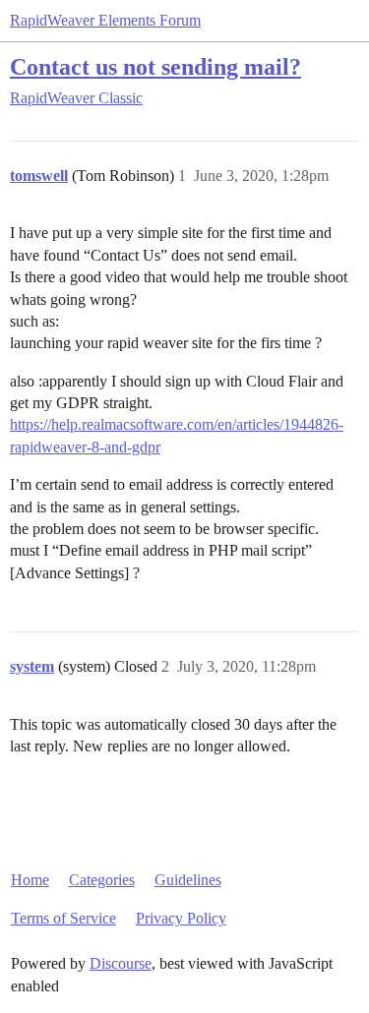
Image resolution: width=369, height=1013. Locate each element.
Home (30, 879)
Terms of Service (63, 918)
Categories (102, 879)
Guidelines (187, 879)
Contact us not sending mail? (155, 66)
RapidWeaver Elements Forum (105, 20)
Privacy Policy (181, 918)
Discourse (121, 963)
